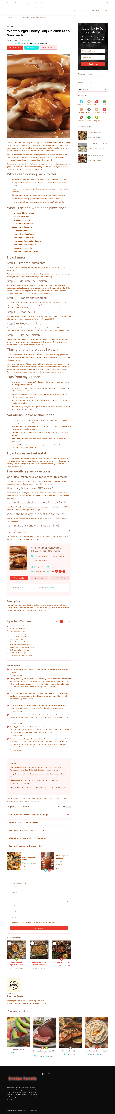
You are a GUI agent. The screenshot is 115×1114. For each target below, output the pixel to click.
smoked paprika (19, 653)
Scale (52, 621)
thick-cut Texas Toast (19, 642)
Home (75, 11)
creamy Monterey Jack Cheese (22, 647)
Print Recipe (30, 47)
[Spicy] (61, 959)
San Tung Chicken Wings (95, 155)
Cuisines (9, 3)
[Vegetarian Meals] (16, 959)
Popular (84, 11)
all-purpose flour (17, 628)
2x (65, 621)
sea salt (17, 631)
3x (69, 621)
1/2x (57, 621)
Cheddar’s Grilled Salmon (70, 1051)
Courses (17, 3)
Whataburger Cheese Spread (96, 1051)
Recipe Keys (40, 3)
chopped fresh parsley (21, 655)
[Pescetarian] (70, 1048)
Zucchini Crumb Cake (94, 132)
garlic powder (18, 637)
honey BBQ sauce (20, 650)
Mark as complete (17, 675)
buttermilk (16, 639)
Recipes (94, 11)
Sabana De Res (18, 1050)
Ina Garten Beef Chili (61, 962)
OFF (69, 807)
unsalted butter (19, 645)
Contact (105, 11)
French (22, 587)
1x (61, 621)
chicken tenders (19, 626)
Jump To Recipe (14, 47)
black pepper (19, 634)
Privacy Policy (33, 1111)
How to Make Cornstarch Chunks (98, 144)
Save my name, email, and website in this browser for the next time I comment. (34, 922)
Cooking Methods (28, 3)
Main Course (10, 26)
